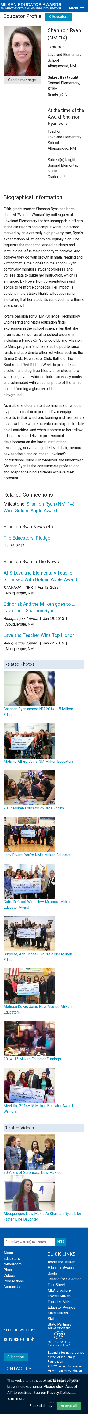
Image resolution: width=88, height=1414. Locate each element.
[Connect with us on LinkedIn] (27, 1339)
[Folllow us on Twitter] (6, 1339)
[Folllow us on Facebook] (11, 1339)
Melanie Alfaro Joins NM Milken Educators (39, 761)
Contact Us (12, 1287)
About (8, 1253)
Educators (60, 16)
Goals (52, 1273)
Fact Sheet (56, 1284)
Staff (52, 1318)
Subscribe (15, 1357)
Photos (9, 1270)
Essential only (40, 1406)
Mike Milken (58, 1313)
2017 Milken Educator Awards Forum (34, 808)
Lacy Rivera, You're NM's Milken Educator (37, 855)
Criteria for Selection (64, 1279)
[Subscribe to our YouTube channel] (17, 1339)
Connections (14, 1281)
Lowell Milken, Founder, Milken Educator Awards (61, 1302)
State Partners (59, 1324)
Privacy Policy (58, 1392)
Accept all (69, 1406)
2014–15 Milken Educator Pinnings (32, 1059)
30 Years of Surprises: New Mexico (32, 1172)
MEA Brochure (59, 1290)
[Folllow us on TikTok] (32, 1339)
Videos (9, 1275)
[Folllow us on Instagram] (22, 1339)
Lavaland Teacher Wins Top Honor (39, 635)
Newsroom (13, 1264)
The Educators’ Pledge (27, 538)
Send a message (22, 80)
